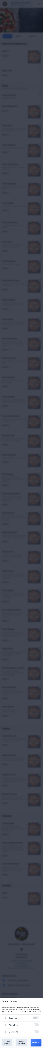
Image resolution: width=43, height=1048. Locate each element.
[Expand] (5, 1018)
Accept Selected (21, 1042)
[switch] (36, 1018)
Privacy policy (36, 1011)
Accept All (36, 1043)
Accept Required (7, 1042)
